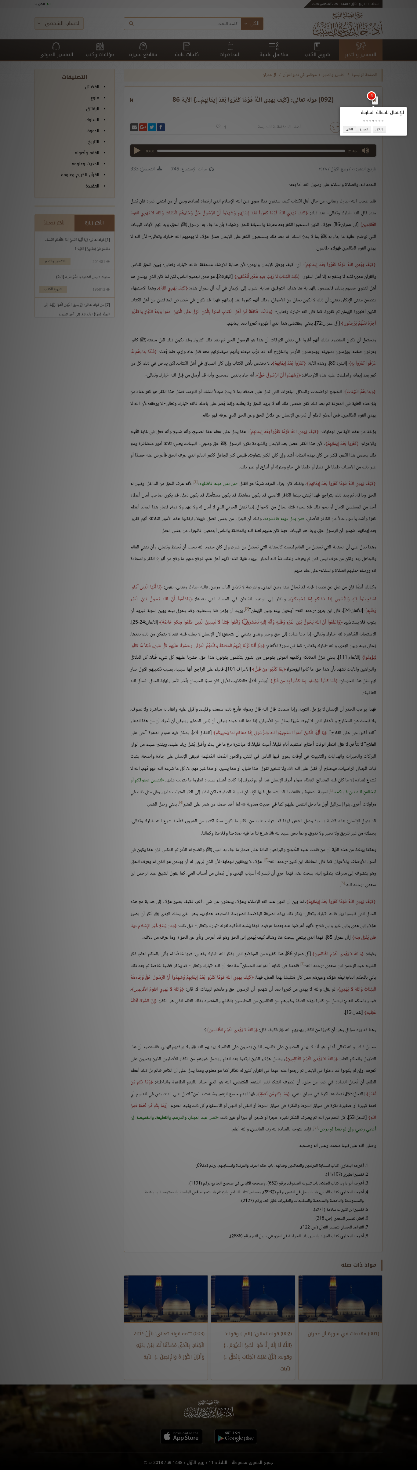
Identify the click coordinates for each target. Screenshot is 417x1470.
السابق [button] (363, 129)
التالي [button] (349, 129)
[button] (382, 121)
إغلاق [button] (379, 129)
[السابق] (374, 100)
